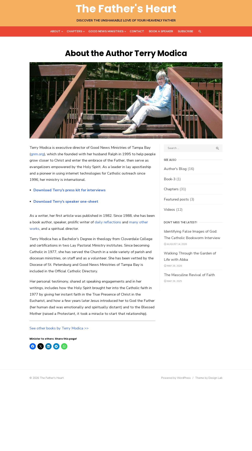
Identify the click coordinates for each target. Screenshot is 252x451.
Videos (169, 209)
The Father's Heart (126, 8)
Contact (137, 31)
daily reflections (108, 222)
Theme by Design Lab (208, 378)
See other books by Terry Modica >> (59, 328)
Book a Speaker (161, 31)
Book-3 (169, 179)
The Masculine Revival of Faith (189, 274)
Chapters (74, 31)
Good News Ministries (105, 31)
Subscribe (185, 31)
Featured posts (176, 199)
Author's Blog (175, 168)
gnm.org (37, 154)
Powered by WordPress (176, 378)
